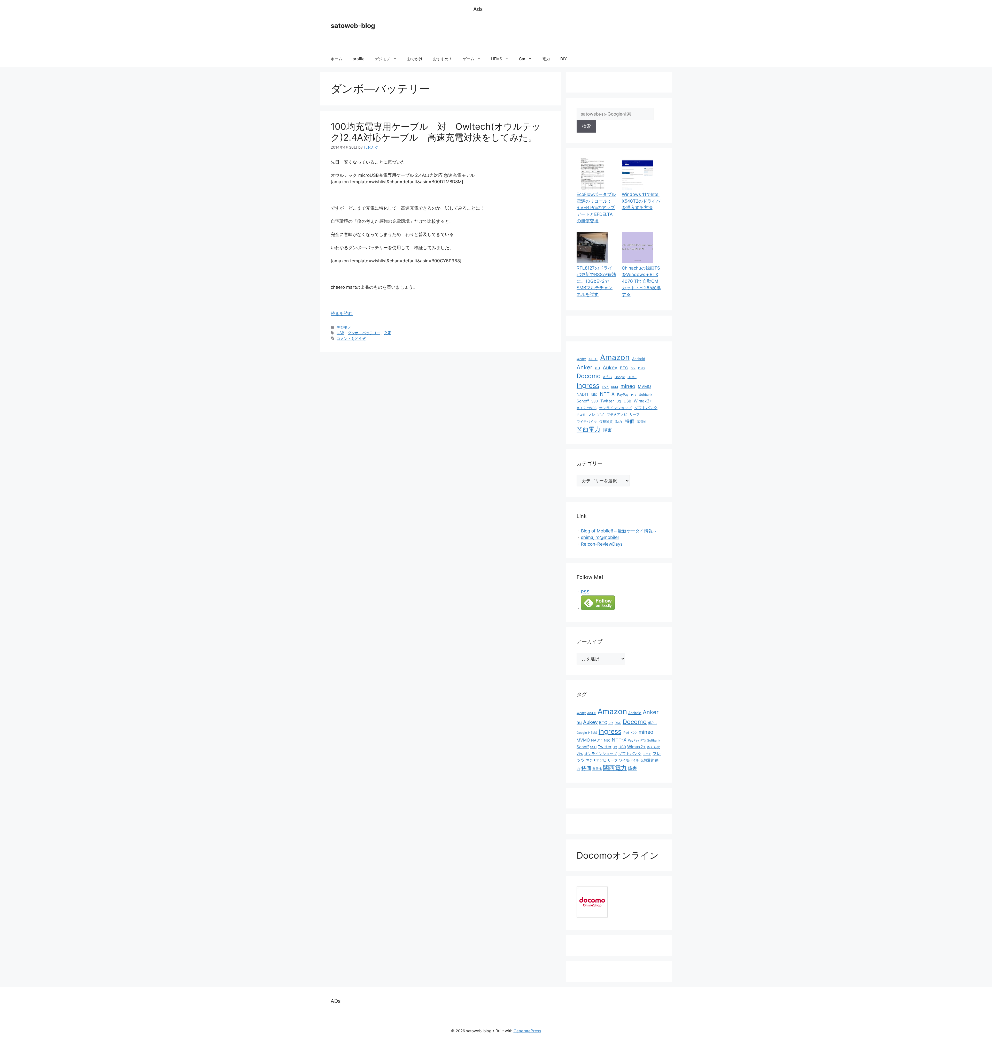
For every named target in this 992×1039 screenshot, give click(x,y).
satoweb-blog (353, 25)
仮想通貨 (606, 422)
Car (522, 58)
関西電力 (588, 429)
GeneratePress (527, 1030)
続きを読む (342, 313)
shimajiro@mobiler (600, 537)
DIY (563, 58)
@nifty (581, 359)
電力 (546, 58)
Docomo (589, 376)
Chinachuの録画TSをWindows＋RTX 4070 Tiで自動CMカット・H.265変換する (641, 281)
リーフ (635, 414)
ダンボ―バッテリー (364, 333)
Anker (584, 367)
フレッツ (596, 414)
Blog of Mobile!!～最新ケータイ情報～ (619, 530)
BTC (624, 367)
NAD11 (582, 394)
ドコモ (581, 414)
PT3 (634, 394)
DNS (641, 368)
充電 (387, 333)
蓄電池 (641, 422)
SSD (594, 401)
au (597, 367)
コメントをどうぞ (351, 338)
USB (340, 333)
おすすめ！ (442, 58)
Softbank (645, 394)
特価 (629, 421)
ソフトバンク (645, 407)
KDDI (614, 387)
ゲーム (468, 58)
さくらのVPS (586, 408)
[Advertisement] (567, 32)
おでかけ (415, 58)
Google (620, 377)
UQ (619, 401)
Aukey (610, 367)
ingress (588, 385)
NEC (594, 394)
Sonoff (583, 401)
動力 (618, 422)
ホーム (336, 58)
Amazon (615, 357)
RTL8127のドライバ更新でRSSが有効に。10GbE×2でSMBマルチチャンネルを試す (596, 281)
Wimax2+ (643, 401)
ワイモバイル (587, 422)
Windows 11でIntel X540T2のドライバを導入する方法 (641, 201)
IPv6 (605, 387)
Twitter (607, 401)
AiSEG (593, 359)
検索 (586, 126)
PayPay (623, 394)
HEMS (496, 58)
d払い (607, 377)
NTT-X (607, 394)
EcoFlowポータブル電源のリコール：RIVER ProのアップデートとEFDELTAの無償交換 (596, 207)
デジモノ (382, 58)
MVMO (644, 386)
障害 (607, 429)
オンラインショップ (615, 408)
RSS (585, 591)
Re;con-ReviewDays (602, 544)
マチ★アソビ (617, 414)
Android (638, 359)
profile (359, 58)
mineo (628, 386)
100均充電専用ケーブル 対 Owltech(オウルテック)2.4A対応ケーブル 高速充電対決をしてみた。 (436, 132)
